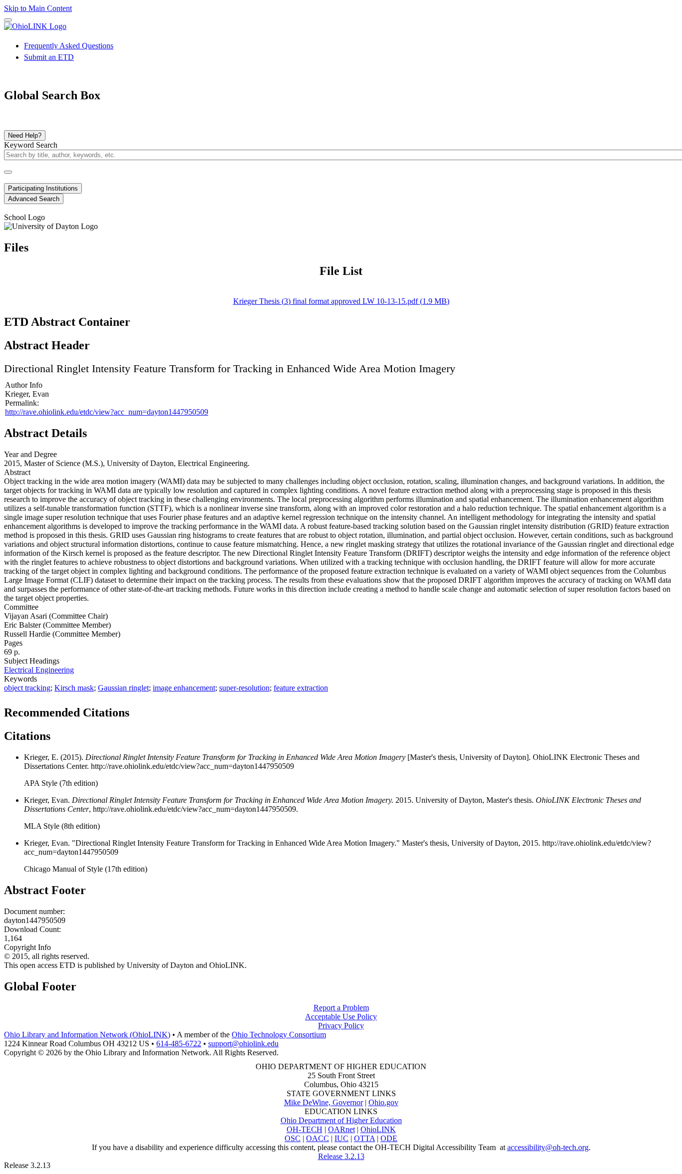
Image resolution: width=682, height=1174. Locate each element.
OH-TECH (305, 1129)
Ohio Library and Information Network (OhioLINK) (87, 1034)
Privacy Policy (341, 1025)
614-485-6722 (178, 1043)
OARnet (341, 1129)
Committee (21, 607)
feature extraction (301, 688)
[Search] (8, 172)
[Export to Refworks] (137, 709)
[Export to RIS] (169, 709)
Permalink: (22, 403)
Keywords (20, 679)
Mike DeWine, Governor (323, 1102)
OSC (293, 1138)
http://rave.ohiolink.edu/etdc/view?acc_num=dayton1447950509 (106, 412)
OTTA (364, 1138)
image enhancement (184, 688)
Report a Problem (341, 1007)
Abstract (17, 472)
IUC (341, 1138)
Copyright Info (27, 947)
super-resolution (244, 688)
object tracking (27, 688)
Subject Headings (31, 661)
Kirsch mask (74, 688)
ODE (388, 1138)
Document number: (34, 911)
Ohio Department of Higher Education (341, 1120)
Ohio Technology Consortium (279, 1034)
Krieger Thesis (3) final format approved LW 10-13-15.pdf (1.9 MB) (341, 301)
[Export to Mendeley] (185, 709)
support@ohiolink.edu (243, 1043)
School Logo (24, 217)
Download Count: (32, 929)
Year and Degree (30, 454)
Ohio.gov (383, 1102)
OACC (317, 1138)
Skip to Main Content (38, 8)
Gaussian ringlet (123, 688)
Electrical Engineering (39, 670)
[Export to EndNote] (153, 709)
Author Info (23, 385)
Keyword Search (30, 145)
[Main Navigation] (8, 19)
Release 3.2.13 (341, 1156)
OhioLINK (378, 1129)
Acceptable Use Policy (341, 1016)
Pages (13, 643)
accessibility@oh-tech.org (548, 1147)
